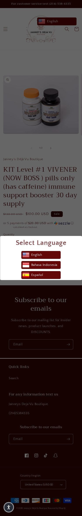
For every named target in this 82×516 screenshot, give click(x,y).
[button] (8, 507)
